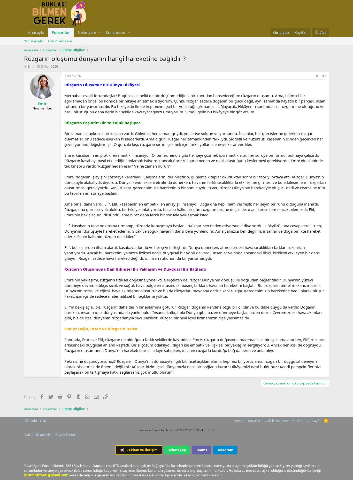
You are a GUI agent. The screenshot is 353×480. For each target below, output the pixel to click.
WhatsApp (177, 450)
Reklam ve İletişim (139, 450)
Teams (201, 450)
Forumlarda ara (60, 41)
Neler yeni (87, 32)
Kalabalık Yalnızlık (38, 434)
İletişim (238, 420)
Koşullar (254, 420)
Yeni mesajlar (34, 41)
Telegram (225, 450)
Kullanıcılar (115, 32)
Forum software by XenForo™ (176, 430)
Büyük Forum (65, 434)
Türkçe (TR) (37, 420)
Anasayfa (36, 32)
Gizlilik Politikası (276, 420)
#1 (324, 76)
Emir (31, 66)
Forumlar (61, 32)
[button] (99, 32)
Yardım (297, 420)
